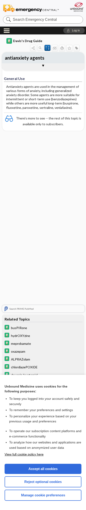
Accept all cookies (43, 469)
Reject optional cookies (43, 482)
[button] (74, 30)
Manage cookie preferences (43, 495)
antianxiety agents (24, 58)
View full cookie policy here (24, 454)
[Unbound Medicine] (76, 7)
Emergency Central (31, 8)
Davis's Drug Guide (27, 41)
